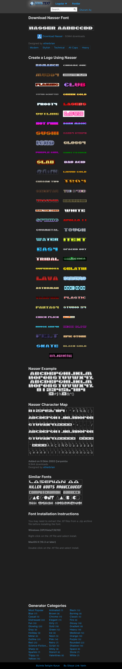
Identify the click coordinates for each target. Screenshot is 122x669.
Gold (54, 626)
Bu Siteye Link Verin (75, 665)
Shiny (54, 648)
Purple (75, 639)
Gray (32, 629)
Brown (54, 613)
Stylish (46, 47)
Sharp (33, 648)
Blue (32, 613)
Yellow (34, 658)
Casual (33, 616)
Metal (33, 635)
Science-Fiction (38, 645)
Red (32, 642)
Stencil (54, 652)
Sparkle (34, 652)
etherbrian (49, 43)
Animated (56, 610)
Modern (34, 47)
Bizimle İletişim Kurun (48, 665)
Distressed (36, 619)
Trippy (33, 655)
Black (75, 610)
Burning (76, 613)
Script (54, 645)
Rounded (77, 642)
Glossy (76, 623)
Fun (32, 623)
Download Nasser (52, 36)
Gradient (76, 626)
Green (54, 629)
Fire (73, 619)
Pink (53, 639)
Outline (34, 639)
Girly (53, 623)
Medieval (77, 632)
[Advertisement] (14, 60)
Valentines (56, 655)
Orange (76, 635)
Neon (53, 635)
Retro (53, 642)
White (74, 655)
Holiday (34, 632)
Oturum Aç (85, 9)
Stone (75, 652)
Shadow (76, 645)
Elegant (55, 619)
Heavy (85, 47)
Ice (52, 632)
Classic (75, 616)
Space (75, 648)
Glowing (35, 626)
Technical (59, 47)
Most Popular (35, 610)
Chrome (55, 616)
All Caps (73, 47)
